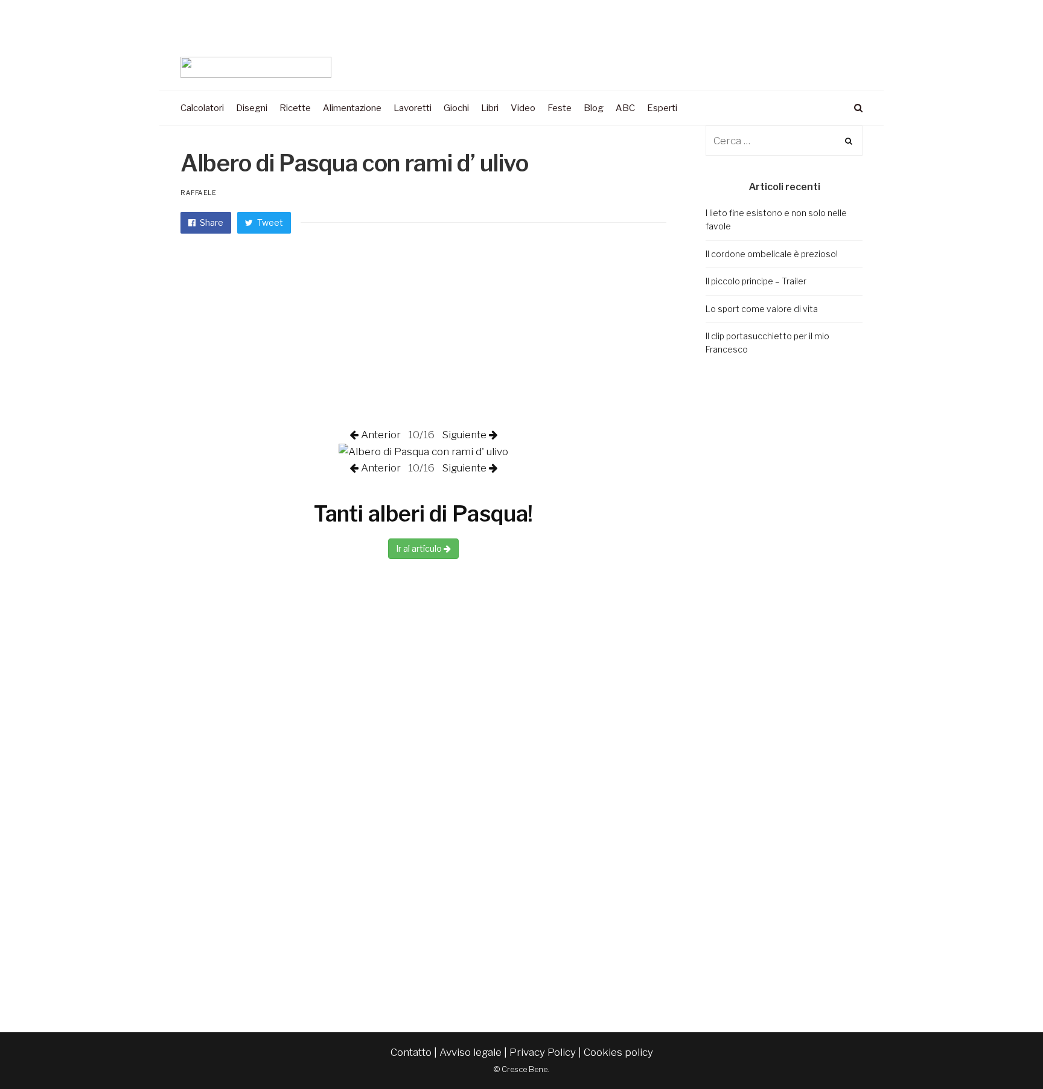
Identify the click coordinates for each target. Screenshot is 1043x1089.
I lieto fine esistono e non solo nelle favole (776, 219)
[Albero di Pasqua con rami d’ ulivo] (423, 451)
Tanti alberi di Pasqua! (424, 513)
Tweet (269, 222)
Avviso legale (470, 1052)
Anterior (382, 435)
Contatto (411, 1052)
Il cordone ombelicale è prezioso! (772, 254)
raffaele (198, 192)
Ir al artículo (420, 548)
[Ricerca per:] (784, 141)
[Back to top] (1004, 1053)
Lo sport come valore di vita (762, 309)
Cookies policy (618, 1052)
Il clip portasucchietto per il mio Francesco (767, 342)
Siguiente (463, 435)
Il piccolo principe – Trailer (756, 281)
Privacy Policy (542, 1052)
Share (210, 222)
